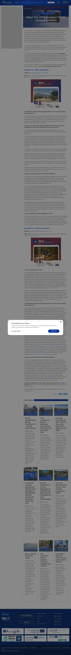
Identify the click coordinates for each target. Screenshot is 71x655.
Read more (36, 327)
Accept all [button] (54, 331)
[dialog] (35, 327)
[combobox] (61, 321)
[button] (16, 331)
